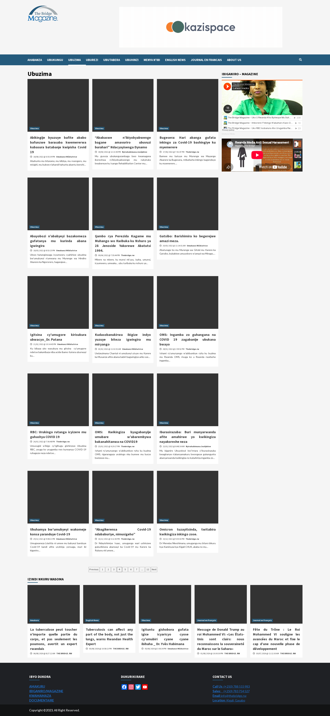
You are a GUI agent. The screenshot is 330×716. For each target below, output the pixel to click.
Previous (93, 569)
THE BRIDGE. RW (64, 653)
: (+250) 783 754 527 (231, 691)
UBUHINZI (132, 60)
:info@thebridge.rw (229, 696)
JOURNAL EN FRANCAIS (206, 60)
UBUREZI (92, 60)
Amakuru (34, 620)
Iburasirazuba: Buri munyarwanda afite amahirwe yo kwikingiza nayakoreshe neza (188, 437)
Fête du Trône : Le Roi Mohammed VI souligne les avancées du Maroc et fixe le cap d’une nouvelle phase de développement (276, 639)
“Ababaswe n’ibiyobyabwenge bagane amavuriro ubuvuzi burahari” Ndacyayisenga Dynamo (123, 142)
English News (92, 620)
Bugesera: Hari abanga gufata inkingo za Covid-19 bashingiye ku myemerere (188, 142)
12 (148, 569)
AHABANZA (35, 60)
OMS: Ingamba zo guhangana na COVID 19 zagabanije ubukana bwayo (188, 339)
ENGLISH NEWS (175, 60)
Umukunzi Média (228, 134)
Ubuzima (34, 128)
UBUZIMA (74, 60)
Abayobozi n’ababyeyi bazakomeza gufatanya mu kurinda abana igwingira (58, 241)
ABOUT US (234, 60)
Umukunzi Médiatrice (66, 156)
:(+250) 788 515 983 (231, 686)
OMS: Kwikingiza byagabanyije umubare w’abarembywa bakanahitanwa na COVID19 (123, 437)
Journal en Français (206, 620)
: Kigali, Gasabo (229, 700)
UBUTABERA (111, 60)
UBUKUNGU (55, 60)
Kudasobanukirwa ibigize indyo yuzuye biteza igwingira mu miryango (123, 339)
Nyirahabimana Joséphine (134, 152)
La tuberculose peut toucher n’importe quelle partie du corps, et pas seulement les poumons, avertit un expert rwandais (53, 639)
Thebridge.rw (192, 152)
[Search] (300, 59)
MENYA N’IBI (152, 60)
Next (154, 569)
